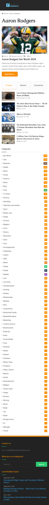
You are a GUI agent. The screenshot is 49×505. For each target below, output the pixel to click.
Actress (6, 221)
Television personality (11, 205)
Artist (5, 335)
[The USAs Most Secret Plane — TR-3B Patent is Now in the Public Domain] (8, 106)
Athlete (6, 293)
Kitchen (6, 396)
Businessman (8, 328)
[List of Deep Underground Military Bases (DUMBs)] (8, 96)
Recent (23, 85)
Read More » (10, 74)
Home (5, 13)
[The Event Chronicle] (12, 5)
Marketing (7, 320)
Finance (6, 198)
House (5, 175)
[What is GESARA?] (8, 117)
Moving (6, 400)
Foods (5, 270)
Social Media (8, 339)
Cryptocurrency (9, 324)
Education (7, 236)
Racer (5, 404)
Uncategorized (8, 247)
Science (6, 179)
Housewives (7, 309)
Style (5, 240)
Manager (6, 427)
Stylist (5, 377)
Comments (38, 85)
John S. (6, 56)
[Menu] (3, 6)
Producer (6, 366)
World (5, 262)
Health (5, 167)
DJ (4, 423)
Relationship (7, 297)
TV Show (6, 194)
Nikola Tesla (7, 362)
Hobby (5, 393)
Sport (5, 209)
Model (5, 351)
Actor (5, 228)
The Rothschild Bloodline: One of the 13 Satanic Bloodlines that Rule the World (31, 127)
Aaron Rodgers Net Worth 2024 (19, 59)
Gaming (6, 290)
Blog (5, 186)
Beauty (6, 373)
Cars (5, 243)
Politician (6, 331)
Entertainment (8, 381)
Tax (4, 412)
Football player (8, 286)
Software (6, 358)
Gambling (6, 201)
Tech (5, 190)
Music (5, 171)
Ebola (5, 415)
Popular (9, 85)
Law (4, 278)
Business (6, 163)
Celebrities (7, 251)
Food (5, 343)
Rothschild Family (10, 312)
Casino (5, 255)
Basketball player (9, 316)
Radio (5, 408)
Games (6, 274)
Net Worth (7, 156)
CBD (5, 259)
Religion (6, 385)
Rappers (6, 224)
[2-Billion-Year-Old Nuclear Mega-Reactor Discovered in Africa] (8, 139)
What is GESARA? (24, 114)
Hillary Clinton (8, 370)
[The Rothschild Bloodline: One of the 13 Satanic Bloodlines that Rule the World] (8, 128)
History (6, 232)
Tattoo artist (8, 389)
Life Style (6, 282)
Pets (5, 305)
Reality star (7, 213)
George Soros (8, 419)
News (5, 182)
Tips (4, 159)
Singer (5, 217)
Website (6, 301)
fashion (6, 354)
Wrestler (6, 347)
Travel (5, 266)
